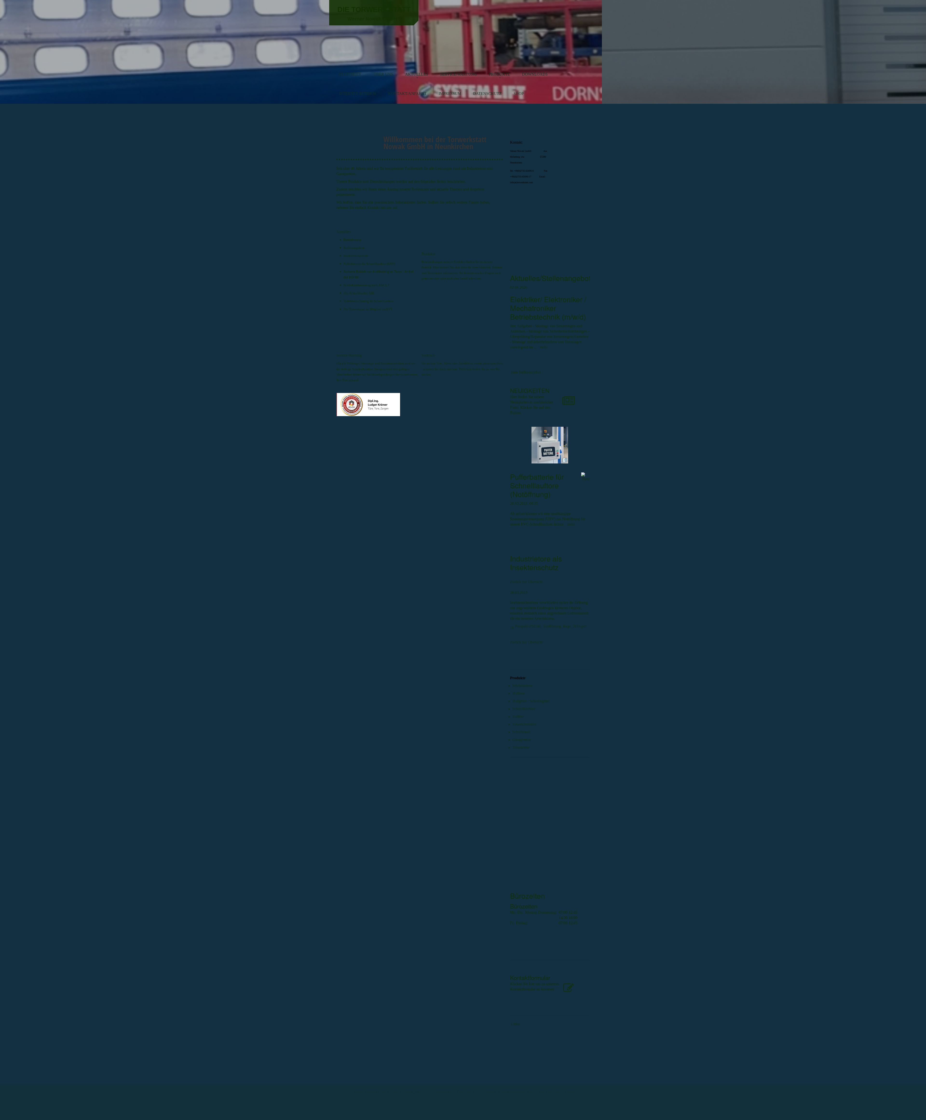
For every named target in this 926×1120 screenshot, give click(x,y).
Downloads (535, 74)
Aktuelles (416, 74)
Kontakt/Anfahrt (407, 93)
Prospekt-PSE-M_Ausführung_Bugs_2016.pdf (550, 626)
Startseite (350, 74)
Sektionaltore (522, 686)
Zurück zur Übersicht (526, 582)
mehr (543, 347)
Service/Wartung (458, 74)
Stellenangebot (529, 372)
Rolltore (518, 693)
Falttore (518, 716)
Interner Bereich (357, 93)
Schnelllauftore (523, 709)
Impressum (450, 93)
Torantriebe (521, 747)
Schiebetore (521, 732)
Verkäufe (428, 355)
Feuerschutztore (524, 724)
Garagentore (521, 740)
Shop (519, 93)
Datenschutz (487, 93)
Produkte (499, 74)
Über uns (383, 74)
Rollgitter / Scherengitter (531, 701)
